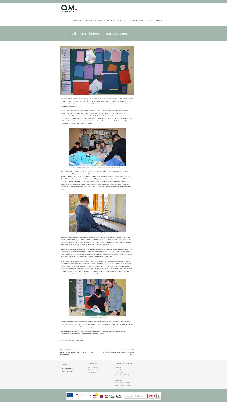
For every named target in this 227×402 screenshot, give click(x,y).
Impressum (114, 390)
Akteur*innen (79, 340)
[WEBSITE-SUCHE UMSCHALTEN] (166, 20)
